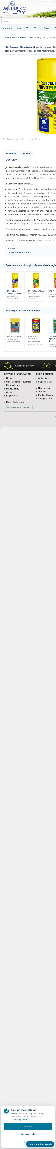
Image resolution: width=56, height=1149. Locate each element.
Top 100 (42, 391)
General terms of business (18, 382)
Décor (46, 28)
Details (25, 1119)
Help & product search (40, 1144)
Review (26, 153)
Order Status (44, 378)
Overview (11, 153)
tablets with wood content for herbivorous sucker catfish (35, 298)
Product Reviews (46, 395)
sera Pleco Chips (14, 336)
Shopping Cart (45, 398)
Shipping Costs (45, 382)
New (18, 28)
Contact (10, 392)
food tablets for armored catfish (12, 298)
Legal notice (12, 396)
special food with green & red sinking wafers (35, 343)
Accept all (28, 1126)
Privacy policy (12, 389)
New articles (44, 388)
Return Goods (13, 385)
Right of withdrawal (15, 402)
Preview (15, 287)
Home (9, 378)
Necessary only (28, 1134)
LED (26, 28)
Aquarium (8, 28)
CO (36, 28)
